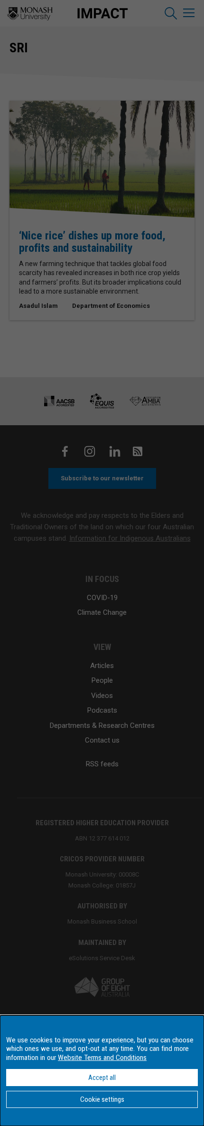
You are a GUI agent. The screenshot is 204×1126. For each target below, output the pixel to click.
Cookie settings (102, 1099)
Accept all (102, 1077)
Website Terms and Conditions (102, 1057)
